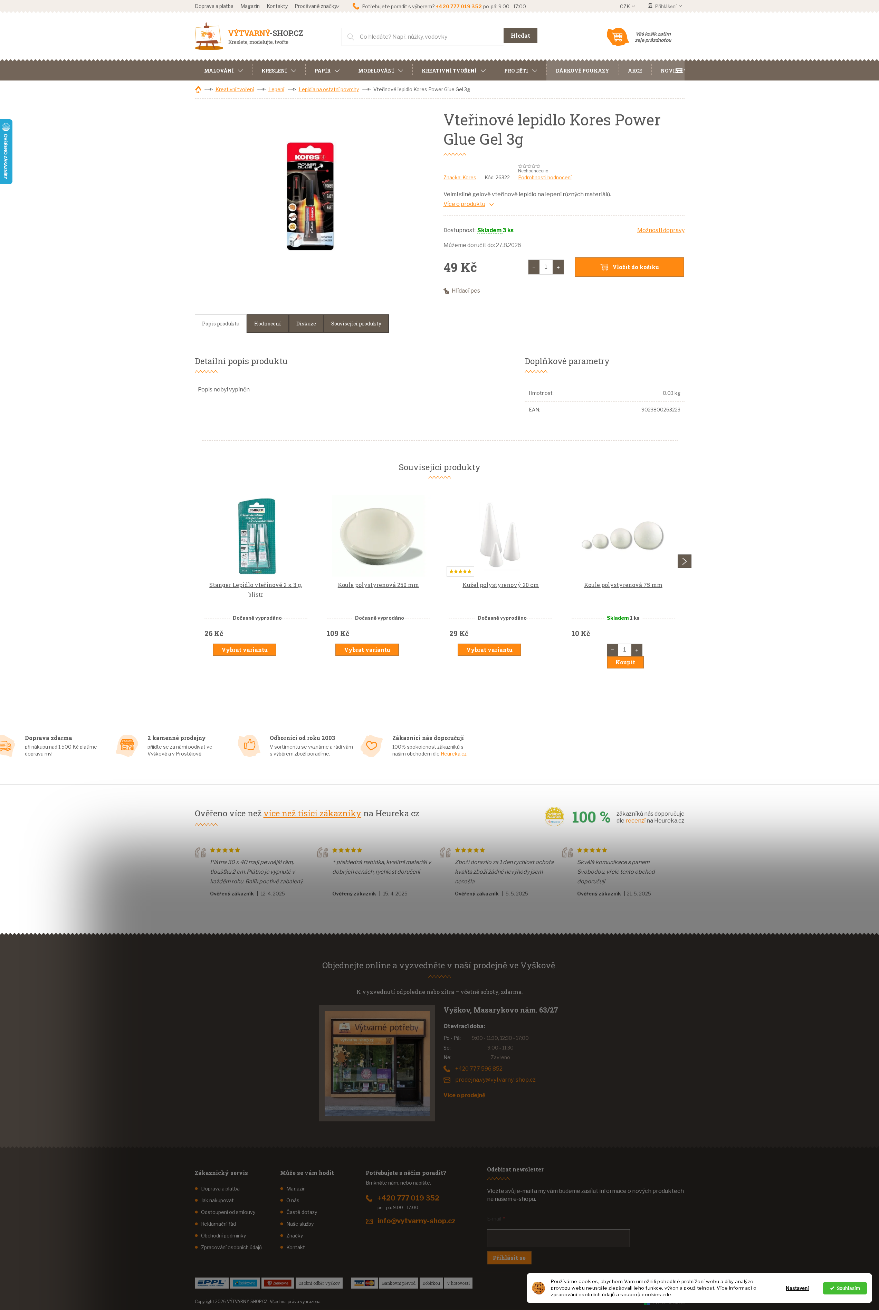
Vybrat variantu (244, 649)
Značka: (459, 177)
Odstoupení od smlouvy (228, 1212)
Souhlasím (848, 1288)
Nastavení (797, 1288)
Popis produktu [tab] (220, 323)
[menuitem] (223, 69)
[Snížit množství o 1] (533, 267)
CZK (625, 6)
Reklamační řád (218, 1224)
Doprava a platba (214, 6)
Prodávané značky (316, 6)
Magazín (250, 6)
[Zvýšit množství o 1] (558, 267)
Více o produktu (464, 204)
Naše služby (300, 1224)
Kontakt (295, 1247)
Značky (294, 1235)
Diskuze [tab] (306, 323)
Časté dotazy (301, 1212)
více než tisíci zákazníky (312, 813)
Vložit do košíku (635, 266)
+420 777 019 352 (408, 1198)
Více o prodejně (464, 1095)
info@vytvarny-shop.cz (417, 1221)
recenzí (635, 820)
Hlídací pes (466, 290)
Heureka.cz (454, 754)
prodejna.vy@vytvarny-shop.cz (495, 1079)
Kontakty (277, 6)
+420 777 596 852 (479, 1068)
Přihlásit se (509, 1257)
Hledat (520, 35)
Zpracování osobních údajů (231, 1247)
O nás (292, 1200)
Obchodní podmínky (223, 1235)
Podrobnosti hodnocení (545, 177)
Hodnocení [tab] (267, 323)
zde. (667, 1294)
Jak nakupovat (217, 1200)
